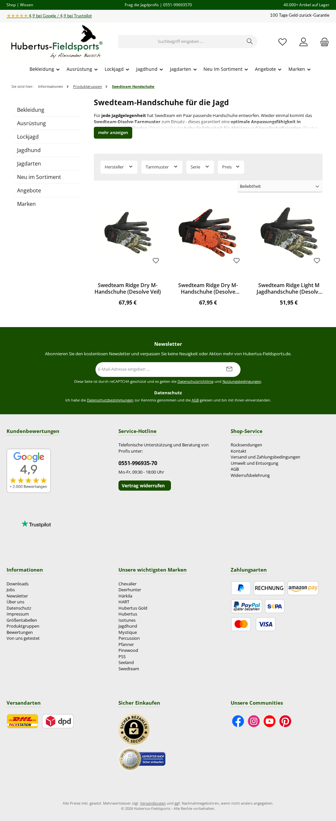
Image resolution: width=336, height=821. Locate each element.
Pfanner (126, 644)
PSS (122, 656)
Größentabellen (22, 620)
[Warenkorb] (322, 42)
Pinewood (128, 650)
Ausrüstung (31, 123)
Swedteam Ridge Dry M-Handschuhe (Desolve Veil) (127, 288)
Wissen (26, 4)
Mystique (127, 632)
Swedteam (128, 669)
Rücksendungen (246, 445)
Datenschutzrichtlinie (196, 381)
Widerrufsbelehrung (250, 475)
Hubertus (127, 614)
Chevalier (127, 584)
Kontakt (238, 451)
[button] (113, 133)
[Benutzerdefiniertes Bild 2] (142, 758)
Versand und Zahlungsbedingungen (265, 457)
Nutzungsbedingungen (241, 381)
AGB (195, 400)
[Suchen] (249, 41)
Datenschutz (19, 608)
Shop (11, 4)
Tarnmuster (158, 167)
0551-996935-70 (137, 463)
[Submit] (229, 369)
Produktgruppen (23, 626)
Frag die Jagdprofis (142, 4)
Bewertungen (20, 632)
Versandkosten (153, 803)
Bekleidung (30, 109)
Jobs (11, 590)
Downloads (18, 584)
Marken (26, 203)
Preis (227, 167)
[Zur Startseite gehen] (56, 42)
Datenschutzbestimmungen (110, 400)
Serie (196, 167)
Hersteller (115, 167)
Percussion (129, 638)
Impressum (18, 614)
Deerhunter (129, 590)
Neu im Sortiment (39, 177)
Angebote (29, 190)
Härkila (125, 596)
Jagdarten (29, 163)
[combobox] (180, 41)
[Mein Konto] (303, 42)
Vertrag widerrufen (143, 485)
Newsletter (17, 596)
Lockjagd (28, 136)
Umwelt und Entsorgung (254, 463)
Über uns (15, 602)
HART (123, 602)
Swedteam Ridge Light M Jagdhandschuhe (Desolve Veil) (289, 288)
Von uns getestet (23, 638)
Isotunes (127, 620)
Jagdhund (29, 150)
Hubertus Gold (132, 608)
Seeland (126, 662)
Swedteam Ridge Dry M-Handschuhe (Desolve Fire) (208, 288)
